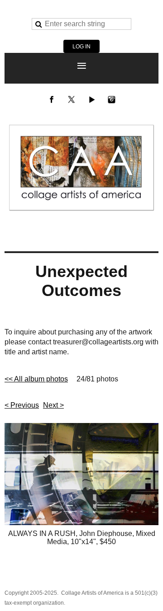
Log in (81, 46)
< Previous (22, 405)
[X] (71, 99)
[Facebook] (51, 99)
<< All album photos (36, 379)
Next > (53, 405)
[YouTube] (91, 99)
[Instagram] (111, 99)
